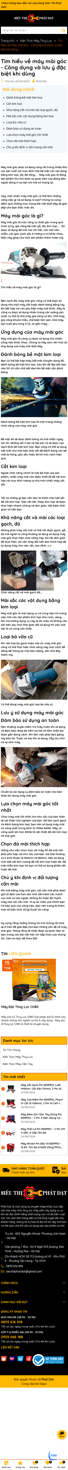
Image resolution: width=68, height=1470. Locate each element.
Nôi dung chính (18, 89)
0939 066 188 (12, 1337)
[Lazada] (12, 1358)
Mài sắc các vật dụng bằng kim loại (29, 116)
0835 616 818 (14, 1266)
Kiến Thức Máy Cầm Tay (18, 1064)
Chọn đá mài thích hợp (21, 141)
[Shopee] (4, 1358)
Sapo (43, 1383)
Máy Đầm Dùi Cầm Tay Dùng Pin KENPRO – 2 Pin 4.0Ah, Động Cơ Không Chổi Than (41, 1116)
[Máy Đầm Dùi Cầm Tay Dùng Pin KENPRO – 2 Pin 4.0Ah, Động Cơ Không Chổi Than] (11, 1118)
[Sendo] (29, 1358)
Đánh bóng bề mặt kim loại (24, 97)
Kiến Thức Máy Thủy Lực (18, 1057)
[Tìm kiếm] (63, 30)
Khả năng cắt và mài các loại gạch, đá (32, 110)
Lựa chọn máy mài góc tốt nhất (27, 135)
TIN (16, 953)
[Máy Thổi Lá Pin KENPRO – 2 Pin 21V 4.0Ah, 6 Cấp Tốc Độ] (11, 1132)
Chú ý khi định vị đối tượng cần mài (29, 147)
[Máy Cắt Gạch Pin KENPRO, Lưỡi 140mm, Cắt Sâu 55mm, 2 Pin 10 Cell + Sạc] (11, 1088)
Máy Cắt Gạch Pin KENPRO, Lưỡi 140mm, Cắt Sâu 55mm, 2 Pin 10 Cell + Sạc (41, 1086)
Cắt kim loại (14, 104)
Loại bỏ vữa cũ (16, 122)
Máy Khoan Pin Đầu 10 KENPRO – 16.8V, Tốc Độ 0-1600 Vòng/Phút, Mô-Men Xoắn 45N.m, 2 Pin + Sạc (41, 1145)
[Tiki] (20, 1358)
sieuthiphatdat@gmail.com (24, 1271)
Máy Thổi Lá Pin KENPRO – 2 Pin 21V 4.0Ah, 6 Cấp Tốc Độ (43, 1130)
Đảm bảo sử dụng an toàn (23, 128)
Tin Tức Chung (11, 1050)
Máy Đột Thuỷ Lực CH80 (19, 1007)
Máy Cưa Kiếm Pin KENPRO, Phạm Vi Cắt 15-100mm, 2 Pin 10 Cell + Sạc (42, 1101)
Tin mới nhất (14, 1076)
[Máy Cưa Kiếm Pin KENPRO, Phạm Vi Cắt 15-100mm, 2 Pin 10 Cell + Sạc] (11, 1103)
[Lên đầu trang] (60, 1448)
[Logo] (34, 18)
